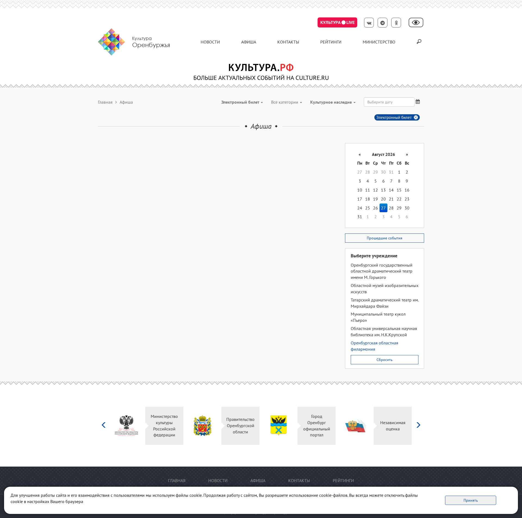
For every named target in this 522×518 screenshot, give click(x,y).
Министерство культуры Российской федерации (165, 426)
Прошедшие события (384, 238)
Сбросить (385, 359)
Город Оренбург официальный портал (318, 426)
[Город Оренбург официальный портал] (280, 425)
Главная (105, 102)
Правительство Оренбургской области (242, 425)
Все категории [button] (285, 102)
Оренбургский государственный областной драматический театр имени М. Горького (381, 271)
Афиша (248, 42)
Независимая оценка (394, 425)
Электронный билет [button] (240, 102)
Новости (210, 42)
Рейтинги (330, 42)
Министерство (379, 42)
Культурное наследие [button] (331, 102)
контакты (288, 42)
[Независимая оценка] (356, 425)
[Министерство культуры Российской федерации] (127, 425)
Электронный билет (394, 117)
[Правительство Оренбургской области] (204, 425)
